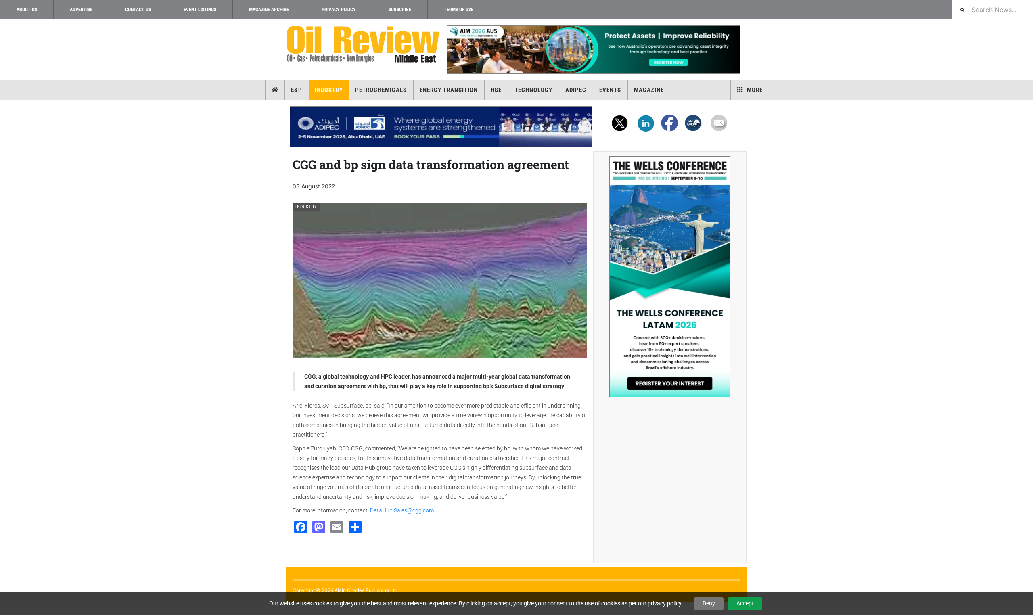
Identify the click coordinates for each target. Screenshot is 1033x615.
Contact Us (138, 10)
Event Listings (200, 10)
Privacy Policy (339, 10)
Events (610, 90)
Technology (533, 90)
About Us (27, 10)
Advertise (81, 10)
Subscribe (400, 10)
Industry (329, 90)
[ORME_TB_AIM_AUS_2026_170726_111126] (593, 49)
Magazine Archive (269, 10)
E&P (296, 90)
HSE (496, 90)
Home (275, 90)
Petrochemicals (381, 90)
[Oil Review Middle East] (363, 44)
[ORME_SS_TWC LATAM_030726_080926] (669, 276)
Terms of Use (458, 10)
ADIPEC (575, 90)
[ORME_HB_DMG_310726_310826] (441, 127)
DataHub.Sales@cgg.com (402, 510)
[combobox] (992, 9)
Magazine (649, 90)
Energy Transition (449, 90)
